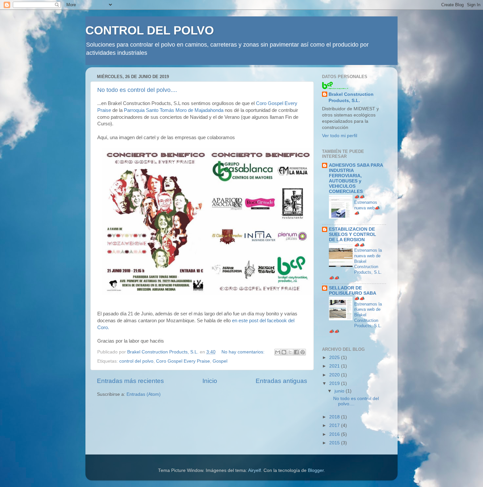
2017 (335, 425)
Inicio (209, 380)
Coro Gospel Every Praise (183, 361)
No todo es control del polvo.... (137, 90)
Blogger (316, 470)
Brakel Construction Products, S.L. (351, 97)
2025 (335, 357)
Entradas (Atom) (143, 394)
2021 (335, 366)
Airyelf (254, 470)
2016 (335, 434)
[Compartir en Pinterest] (302, 352)
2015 (335, 442)
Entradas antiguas (281, 380)
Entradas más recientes (130, 380)
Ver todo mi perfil (339, 135)
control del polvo (136, 361)
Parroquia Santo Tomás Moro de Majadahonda (173, 110)
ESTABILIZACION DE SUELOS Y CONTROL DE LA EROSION (352, 234)
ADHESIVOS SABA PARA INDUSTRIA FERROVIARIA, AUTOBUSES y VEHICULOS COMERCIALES (356, 178)
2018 (335, 416)
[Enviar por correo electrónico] (277, 352)
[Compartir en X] (290, 352)
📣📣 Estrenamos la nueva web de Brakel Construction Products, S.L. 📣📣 (355, 261)
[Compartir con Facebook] (296, 352)
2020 (335, 374)
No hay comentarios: (243, 351)
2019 (335, 383)
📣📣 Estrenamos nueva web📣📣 (367, 205)
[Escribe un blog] (284, 352)
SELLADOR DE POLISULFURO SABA (352, 291)
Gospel (220, 361)
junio (340, 391)
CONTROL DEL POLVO (149, 30)
